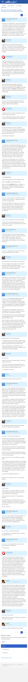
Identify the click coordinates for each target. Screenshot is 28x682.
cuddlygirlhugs (9, 56)
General (3, 5)
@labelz (18, 477)
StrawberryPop (9, 552)
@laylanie (11, 615)
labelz (7, 374)
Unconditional (9, 108)
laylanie (8, 580)
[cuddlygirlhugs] (4, 57)
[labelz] (4, 375)
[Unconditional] (4, 109)
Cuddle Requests (10, 5)
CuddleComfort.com (13, 664)
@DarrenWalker (5, 219)
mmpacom (8, 39)
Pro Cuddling (18, 5)
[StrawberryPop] (4, 553)
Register (3, 642)
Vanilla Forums (5, 666)
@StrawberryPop (5, 615)
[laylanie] (4, 581)
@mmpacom (4, 198)
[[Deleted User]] (4, 19)
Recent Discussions (7, 657)
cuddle (10, 1)
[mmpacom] (4, 40)
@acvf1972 (4, 326)
